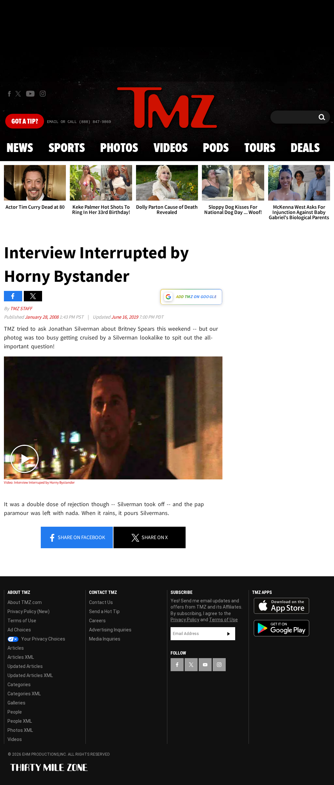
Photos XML (20, 730)
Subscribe (228, 633)
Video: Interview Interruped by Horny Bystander (39, 482)
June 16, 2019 (125, 317)
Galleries (16, 702)
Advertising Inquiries (110, 629)
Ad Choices (19, 629)
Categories (19, 684)
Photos (119, 148)
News (20, 148)
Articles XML (21, 657)
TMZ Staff (21, 308)
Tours (259, 148)
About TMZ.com (25, 602)
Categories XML (24, 693)
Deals (305, 148)
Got (24, 121)
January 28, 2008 (42, 317)
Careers (97, 620)
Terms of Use (22, 620)
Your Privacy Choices (42, 639)
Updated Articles (25, 666)
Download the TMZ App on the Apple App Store (281, 606)
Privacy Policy (185, 619)
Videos (171, 148)
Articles (16, 648)
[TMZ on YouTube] (205, 664)
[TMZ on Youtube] (30, 93)
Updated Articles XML (30, 675)
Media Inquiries (104, 639)
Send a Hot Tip (104, 611)
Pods (216, 148)
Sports (67, 148)
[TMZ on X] (19, 93)
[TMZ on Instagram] (42, 93)
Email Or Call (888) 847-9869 (79, 122)
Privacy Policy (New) (29, 611)
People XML (20, 721)
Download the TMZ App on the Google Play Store (281, 628)
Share (81, 537)
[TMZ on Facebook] (9, 93)
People (15, 712)
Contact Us (101, 602)
